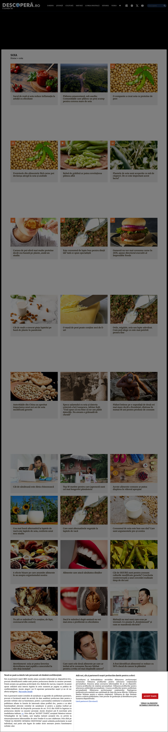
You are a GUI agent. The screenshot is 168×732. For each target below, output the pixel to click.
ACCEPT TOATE (150, 696)
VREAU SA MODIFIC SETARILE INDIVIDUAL (149, 704)
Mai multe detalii (25, 691)
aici (23, 713)
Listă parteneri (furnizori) (87, 701)
